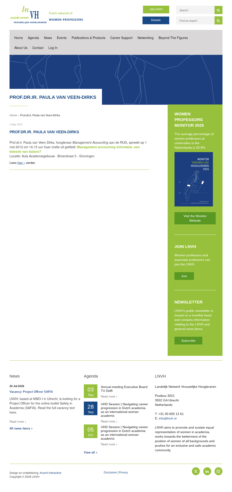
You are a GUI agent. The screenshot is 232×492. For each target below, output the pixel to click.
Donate (156, 20)
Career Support (121, 37)
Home (18, 37)
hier (20, 163)
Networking (146, 37)
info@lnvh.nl (167, 418)
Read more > (18, 421)
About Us (20, 47)
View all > (91, 452)
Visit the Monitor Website (195, 218)
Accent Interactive (50, 473)
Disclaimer (110, 472)
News (48, 37)
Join (184, 276)
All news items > (21, 428)
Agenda (33, 37)
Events (62, 37)
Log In (53, 47)
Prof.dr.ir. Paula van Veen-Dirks (40, 115)
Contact (38, 47)
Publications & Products (88, 37)
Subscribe (188, 340)
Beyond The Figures (173, 37)
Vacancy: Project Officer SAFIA (31, 391)
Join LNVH (156, 9)
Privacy (123, 472)
